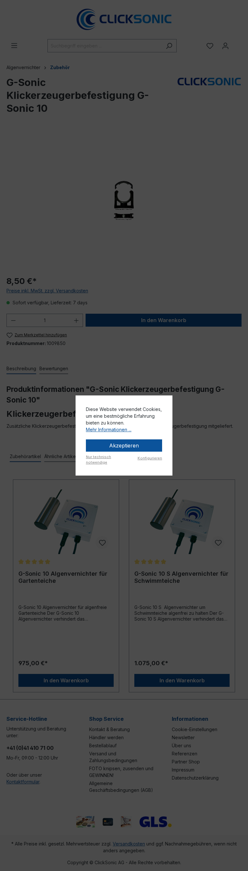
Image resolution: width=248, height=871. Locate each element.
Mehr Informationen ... (108, 429)
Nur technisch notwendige (98, 460)
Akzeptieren (124, 445)
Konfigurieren (150, 458)
